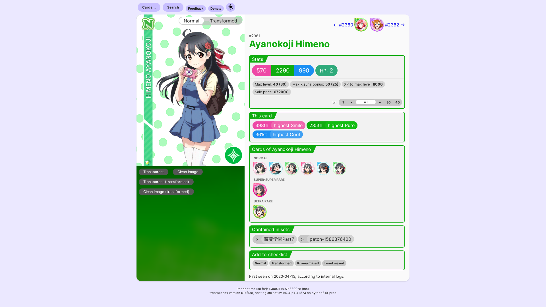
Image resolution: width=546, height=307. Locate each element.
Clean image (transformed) (166, 192)
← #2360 (343, 25)
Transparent (153, 172)
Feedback (196, 9)
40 (397, 102)
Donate (216, 9)
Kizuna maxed (308, 263)
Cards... (149, 7)
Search (173, 7)
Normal (260, 263)
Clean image (187, 172)
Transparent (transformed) (166, 182)
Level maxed (334, 263)
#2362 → (395, 25)
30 (388, 102)
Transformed (281, 263)
